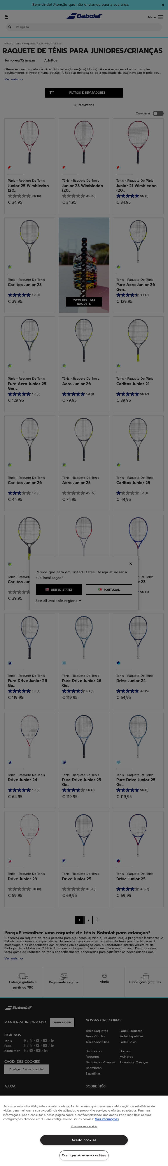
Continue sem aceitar (84, 1126)
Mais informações (107, 1119)
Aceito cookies (84, 1140)
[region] (84, 1131)
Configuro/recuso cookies (84, 1155)
